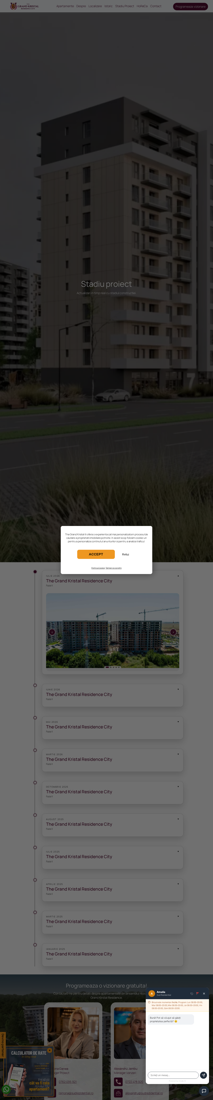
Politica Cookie (98, 568)
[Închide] (204, 993)
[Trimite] (203, 1075)
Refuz (125, 554)
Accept (96, 554)
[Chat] (204, 1091)
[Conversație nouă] (192, 994)
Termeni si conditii (114, 568)
